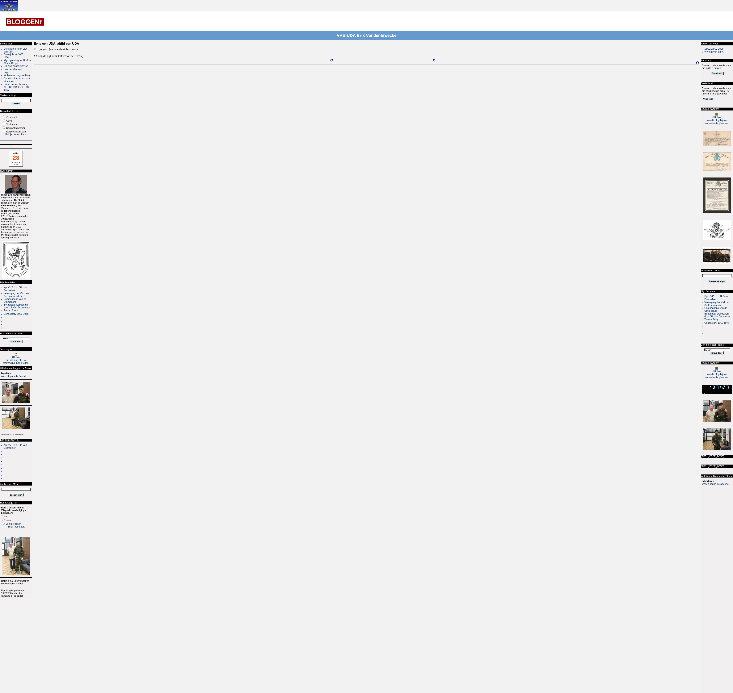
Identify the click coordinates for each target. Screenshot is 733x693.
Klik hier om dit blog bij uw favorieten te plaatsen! (717, 120)
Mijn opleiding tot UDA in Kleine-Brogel (17, 62)
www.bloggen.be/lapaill (13, 376)
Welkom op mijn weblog (17, 75)
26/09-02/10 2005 (713, 52)
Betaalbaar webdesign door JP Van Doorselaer (17, 306)
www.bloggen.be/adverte (715, 483)
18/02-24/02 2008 (713, 48)
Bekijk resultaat (16, 526)
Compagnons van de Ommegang (15, 300)
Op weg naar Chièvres (16, 66)
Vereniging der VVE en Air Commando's (16, 295)
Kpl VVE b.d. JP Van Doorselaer (15, 289)
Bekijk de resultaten (16, 134)
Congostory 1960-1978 (16, 313)
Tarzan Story (11, 310)
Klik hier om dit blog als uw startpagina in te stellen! (16, 360)
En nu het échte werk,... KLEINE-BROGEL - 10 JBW (17, 87)
